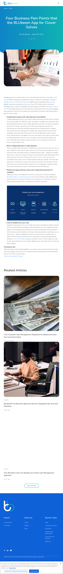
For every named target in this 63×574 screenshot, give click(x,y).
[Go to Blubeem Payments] (11, 3)
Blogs (26, 528)
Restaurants (48, 528)
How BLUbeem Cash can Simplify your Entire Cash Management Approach (29, 474)
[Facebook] (29, 39)
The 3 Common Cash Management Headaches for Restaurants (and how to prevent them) (30, 335)
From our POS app (19, 239)
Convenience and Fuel (51, 525)
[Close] (60, 563)
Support (27, 525)
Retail (46, 522)
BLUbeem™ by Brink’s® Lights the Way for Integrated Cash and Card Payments (31, 405)
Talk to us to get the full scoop (13, 256)
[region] (31, 567)
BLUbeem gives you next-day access (18, 177)
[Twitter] (34, 39)
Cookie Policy (12, 568)
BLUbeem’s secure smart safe (39, 157)
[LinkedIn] (31, 39)
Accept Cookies (34, 571)
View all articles (31, 486)
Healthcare (48, 541)
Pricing (26, 522)
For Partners (7, 525)
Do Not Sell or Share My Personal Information (16, 571)
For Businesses (8, 522)
